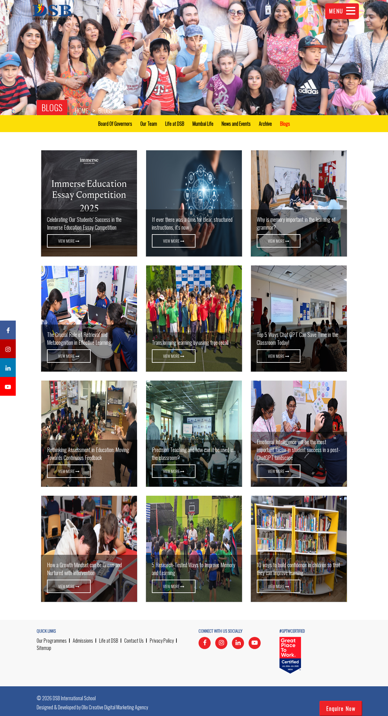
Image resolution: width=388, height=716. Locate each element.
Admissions (83, 640)
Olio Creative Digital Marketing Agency (115, 707)
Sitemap (44, 647)
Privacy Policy (162, 640)
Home (81, 110)
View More (66, 241)
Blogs (52, 107)
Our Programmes (52, 640)
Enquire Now (341, 708)
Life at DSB (108, 640)
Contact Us (134, 640)
